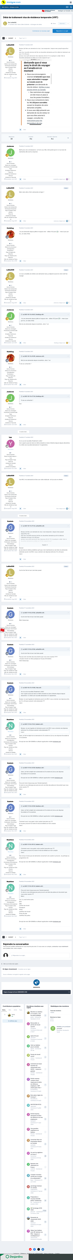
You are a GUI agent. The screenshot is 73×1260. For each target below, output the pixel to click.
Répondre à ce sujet (62, 31)
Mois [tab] (10, 1010)
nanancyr (33, 1222)
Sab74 (32, 1048)
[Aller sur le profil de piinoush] (28, 1208)
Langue (15, 1253)
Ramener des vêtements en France (34, 1165)
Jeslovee (10, 146)
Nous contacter (48, 1253)
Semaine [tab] (4, 1010)
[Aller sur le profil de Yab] (11, 444)
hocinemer (33, 1156)
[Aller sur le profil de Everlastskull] (28, 1079)
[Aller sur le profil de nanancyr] (28, 1218)
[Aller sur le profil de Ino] (28, 1197)
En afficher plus (12, 1021)
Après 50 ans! (35, 1036)
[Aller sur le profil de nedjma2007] (28, 1186)
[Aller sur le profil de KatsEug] (11, 234)
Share (54, 23)
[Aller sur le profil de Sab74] (28, 1045)
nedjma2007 (34, 1189)
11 (11, 536)
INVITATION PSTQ (36, 1104)
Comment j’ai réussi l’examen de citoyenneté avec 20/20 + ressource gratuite (36, 1067)
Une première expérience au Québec (35, 1130)
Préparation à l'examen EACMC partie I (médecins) (36, 1198)
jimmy (13, 1014)
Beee (32, 1180)
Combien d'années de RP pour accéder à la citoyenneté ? (36, 1176)
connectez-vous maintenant (60, 946)
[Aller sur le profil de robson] (28, 1055)
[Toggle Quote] (22, 314)
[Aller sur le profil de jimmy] (9, 1015)
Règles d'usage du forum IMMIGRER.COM (15, 992)
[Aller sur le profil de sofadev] (28, 1064)
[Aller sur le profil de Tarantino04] (28, 1231)
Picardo (33, 1134)
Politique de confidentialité (35, 1253)
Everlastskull (34, 1089)
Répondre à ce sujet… (19, 955)
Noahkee (10, 719)
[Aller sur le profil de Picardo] (28, 1129)
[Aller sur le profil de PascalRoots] (28, 1095)
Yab (10, 437)
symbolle (33, 1145)
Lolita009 (13, 22)
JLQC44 (33, 1169)
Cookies (57, 1253)
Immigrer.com (57, 741)
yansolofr (33, 1037)
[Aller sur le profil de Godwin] (11, 528)
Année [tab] (15, 1010)
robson (32, 1058)
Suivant (10, 38)
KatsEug (10, 228)
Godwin (10, 521)
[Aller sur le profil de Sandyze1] (28, 1114)
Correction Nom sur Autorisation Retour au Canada (36, 1141)
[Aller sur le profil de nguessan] (28, 1105)
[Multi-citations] (20, 129)
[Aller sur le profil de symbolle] (28, 1140)
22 (11, 60)
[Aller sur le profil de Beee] (28, 1175)
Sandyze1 (33, 1121)
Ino (31, 1202)
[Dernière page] (15, 38)
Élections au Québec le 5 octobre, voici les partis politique (36, 1013)
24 (11, 243)
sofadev (33, 1072)
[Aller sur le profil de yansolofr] (28, 1036)
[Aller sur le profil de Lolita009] (5, 23)
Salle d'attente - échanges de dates (31, 24)
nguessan (33, 1106)
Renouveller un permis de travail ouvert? (35, 1024)
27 (11, 161)
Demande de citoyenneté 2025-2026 (36, 1219)
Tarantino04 (34, 1237)
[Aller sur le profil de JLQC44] (28, 1164)
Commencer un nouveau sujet (41, 31)
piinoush (33, 1211)
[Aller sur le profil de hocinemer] (28, 1153)
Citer (24, 129)
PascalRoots (34, 1098)
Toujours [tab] (21, 1010)
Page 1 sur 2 (22, 38)
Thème (22, 1253)
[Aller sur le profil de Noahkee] (11, 726)
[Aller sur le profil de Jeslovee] (11, 153)
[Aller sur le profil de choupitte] (28, 1023)
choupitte (33, 1028)
